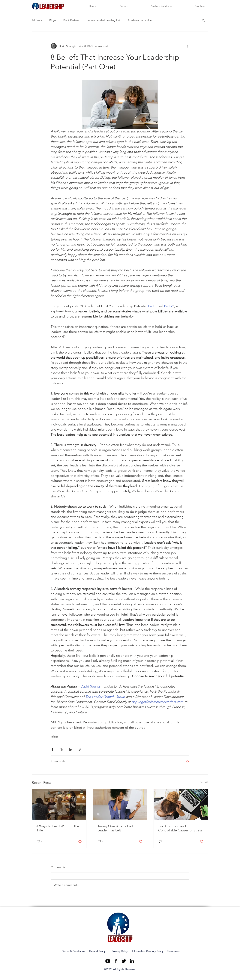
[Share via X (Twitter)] (61, 749)
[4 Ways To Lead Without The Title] (59, 804)
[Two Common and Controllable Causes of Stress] (181, 804)
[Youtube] (108, 961)
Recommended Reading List (103, 20)
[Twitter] (124, 961)
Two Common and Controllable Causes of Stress (180, 828)
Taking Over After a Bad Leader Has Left (115, 828)
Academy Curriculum (140, 20)
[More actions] (187, 46)
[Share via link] (80, 749)
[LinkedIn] (132, 961)
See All (204, 782)
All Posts (37, 20)
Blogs (52, 20)
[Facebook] (116, 961)
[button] (203, 20)
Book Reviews (71, 20)
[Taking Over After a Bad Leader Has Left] (120, 804)
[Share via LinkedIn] (71, 749)
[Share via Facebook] (52, 749)
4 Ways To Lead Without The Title (58, 828)
